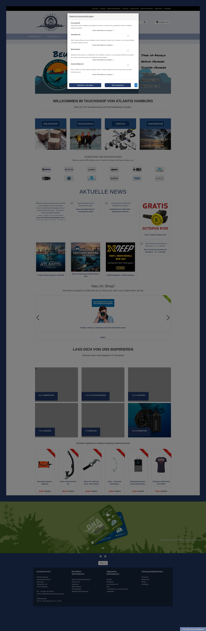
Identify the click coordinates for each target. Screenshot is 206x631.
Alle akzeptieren (118, 85)
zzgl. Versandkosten (197, 629)
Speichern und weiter (85, 85)
